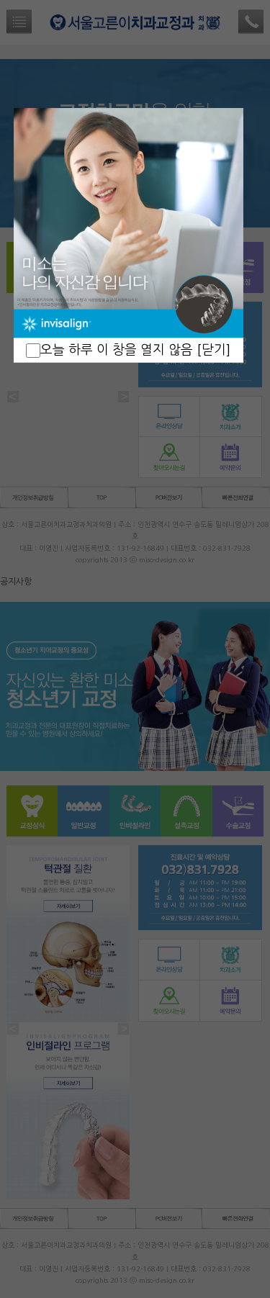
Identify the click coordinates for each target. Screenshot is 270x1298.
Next (224, 223)
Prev (32, 223)
